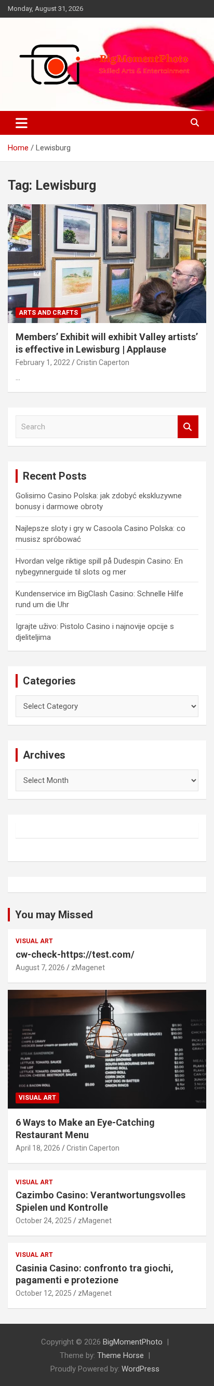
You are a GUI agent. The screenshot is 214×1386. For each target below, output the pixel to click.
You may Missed (54, 914)
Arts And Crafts (48, 312)
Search (188, 427)
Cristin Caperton (102, 362)
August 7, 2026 (40, 967)
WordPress (140, 1369)
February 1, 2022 (43, 362)
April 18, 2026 (38, 1148)
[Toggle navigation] (21, 123)
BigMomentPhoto (133, 1342)
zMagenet (88, 967)
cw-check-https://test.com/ (75, 954)
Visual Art (34, 941)
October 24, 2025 (44, 1220)
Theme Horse (120, 1355)
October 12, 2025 (44, 1293)
